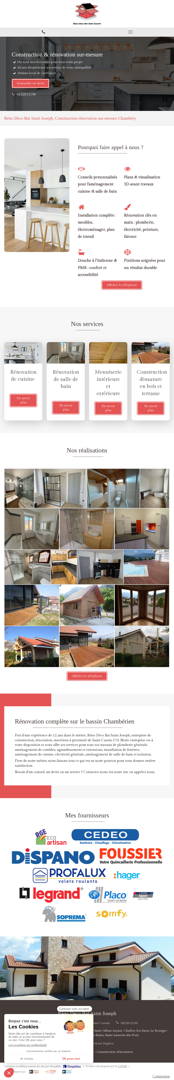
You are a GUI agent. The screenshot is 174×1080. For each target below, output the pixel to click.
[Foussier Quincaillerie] (131, 856)
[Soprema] (64, 914)
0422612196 (26, 94)
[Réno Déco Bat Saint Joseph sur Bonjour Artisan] (34, 1071)
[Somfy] (112, 914)
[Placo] (107, 895)
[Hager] (127, 875)
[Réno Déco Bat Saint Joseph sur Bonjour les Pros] (66, 1071)
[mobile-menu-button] (130, 32)
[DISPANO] (53, 856)
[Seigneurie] (143, 895)
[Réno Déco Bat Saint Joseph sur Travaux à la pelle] (50, 1071)
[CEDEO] (105, 837)
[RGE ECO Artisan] (50, 837)
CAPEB (122, 1066)
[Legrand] (51, 895)
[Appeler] (43, 32)
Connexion (161, 1076)
